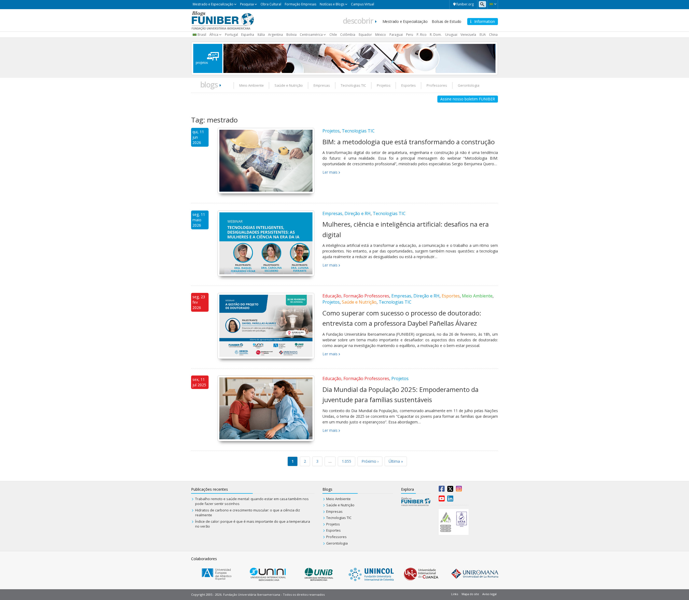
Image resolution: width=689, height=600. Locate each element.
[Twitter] (450, 489)
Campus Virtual (362, 4)
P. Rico (422, 34)
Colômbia (347, 34)
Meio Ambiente (251, 85)
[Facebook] (442, 489)
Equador (365, 34)
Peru (409, 34)
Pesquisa (247, 4)
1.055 (346, 461)
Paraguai (396, 34)
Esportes (408, 85)
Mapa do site (470, 594)
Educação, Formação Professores (355, 296)
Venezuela (468, 34)
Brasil (202, 34)
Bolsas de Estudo (446, 21)
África (213, 34)
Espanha (247, 34)
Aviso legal (489, 594)
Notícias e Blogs (332, 4)
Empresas (322, 85)
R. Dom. (436, 34)
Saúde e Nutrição (289, 85)
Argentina (275, 34)
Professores (437, 85)
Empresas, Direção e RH (346, 213)
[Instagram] (459, 489)
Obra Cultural (271, 4)
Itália (261, 34)
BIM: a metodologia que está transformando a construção (408, 141)
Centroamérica (311, 34)
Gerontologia (468, 85)
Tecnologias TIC (353, 85)
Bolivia (291, 34)
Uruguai (451, 34)
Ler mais (330, 172)
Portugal (231, 34)
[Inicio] (222, 19)
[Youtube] (442, 499)
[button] (493, 4)
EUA (483, 34)
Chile (333, 34)
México (380, 34)
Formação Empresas (300, 4)
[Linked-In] (450, 499)
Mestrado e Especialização (213, 4)
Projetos (384, 85)
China (493, 34)
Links (454, 594)
